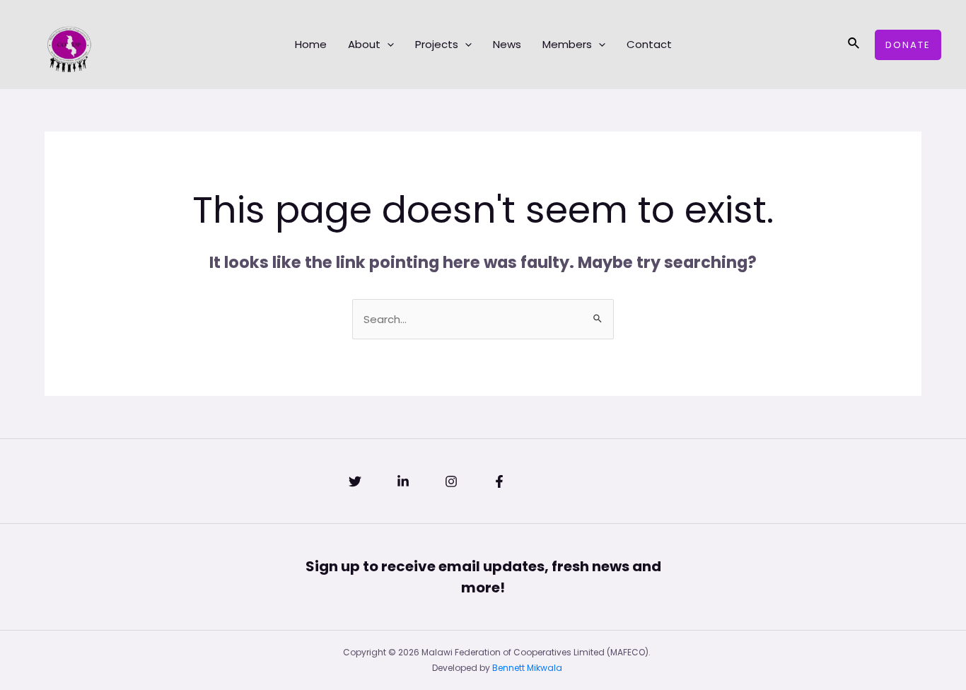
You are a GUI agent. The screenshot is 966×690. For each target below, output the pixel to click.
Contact (649, 44)
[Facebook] (499, 481)
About (364, 44)
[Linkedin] (403, 481)
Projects (436, 44)
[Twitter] (355, 481)
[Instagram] (451, 481)
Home (311, 44)
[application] (387, 44)
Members (567, 44)
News (507, 44)
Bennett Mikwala (527, 668)
